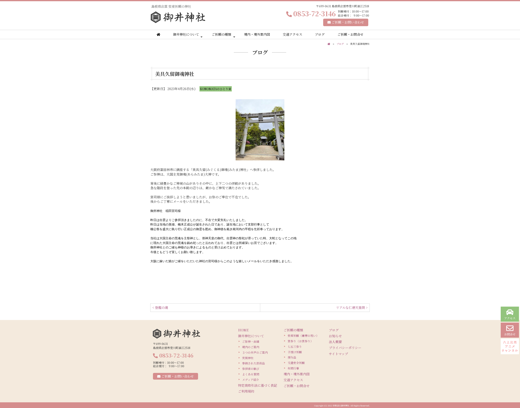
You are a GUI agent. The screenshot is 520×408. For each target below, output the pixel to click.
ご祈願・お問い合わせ (347, 22)
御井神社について (186, 34)
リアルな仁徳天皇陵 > (352, 307)
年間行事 (293, 368)
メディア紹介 (250, 380)
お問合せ (510, 334)
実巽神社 (248, 358)
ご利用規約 (246, 391)
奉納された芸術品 (253, 363)
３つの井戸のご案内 (255, 352)
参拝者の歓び (250, 369)
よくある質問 (250, 374)
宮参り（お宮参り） (300, 341)
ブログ (320, 34)
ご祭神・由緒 (250, 341)
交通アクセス (292, 34)
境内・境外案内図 (257, 34)
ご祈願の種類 (221, 34)
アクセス (510, 318)
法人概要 (335, 341)
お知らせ (335, 336)
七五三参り (295, 347)
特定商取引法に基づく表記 (257, 385)
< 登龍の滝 (160, 307)
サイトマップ (338, 353)
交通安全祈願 (296, 363)
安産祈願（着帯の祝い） (303, 336)
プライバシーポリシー (345, 347)
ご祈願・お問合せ (350, 34)
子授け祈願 (295, 352)
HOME (243, 330)
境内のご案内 (250, 347)
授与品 (292, 357)
